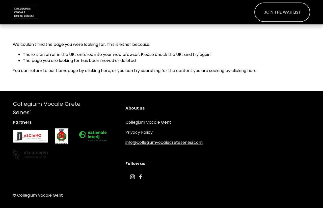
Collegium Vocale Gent (148, 122)
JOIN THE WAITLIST (282, 12)
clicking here (97, 71)
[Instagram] (132, 176)
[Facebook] (140, 176)
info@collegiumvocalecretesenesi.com (164, 142)
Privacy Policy (139, 132)
